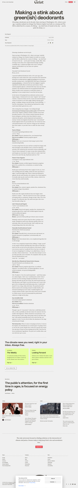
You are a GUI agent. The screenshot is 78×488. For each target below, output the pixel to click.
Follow (66, 1)
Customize (52, 481)
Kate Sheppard (8, 34)
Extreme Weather (5, 464)
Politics (13, 393)
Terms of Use (4, 484)
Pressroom (27, 465)
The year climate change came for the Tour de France (30, 412)
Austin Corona (65, 417)
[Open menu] (75, 2)
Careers (26, 462)
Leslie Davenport (8, 419)
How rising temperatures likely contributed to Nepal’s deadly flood (68, 405)
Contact (26, 460)
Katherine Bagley (28, 406)
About (26, 457)
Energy (3, 457)
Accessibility (50, 465)
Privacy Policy (9, 484)
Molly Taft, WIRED (66, 408)
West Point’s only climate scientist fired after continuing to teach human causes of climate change (50, 417)
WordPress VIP (11, 483)
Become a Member (51, 460)
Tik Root (26, 414)
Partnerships (27, 464)
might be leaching (32, 79)
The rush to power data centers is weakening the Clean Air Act (68, 423)
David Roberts (7, 393)
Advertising (50, 462)
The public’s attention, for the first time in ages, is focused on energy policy (26, 386)
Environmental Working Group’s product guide (24, 110)
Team (26, 459)
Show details (21, 485)
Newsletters (50, 457)
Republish (50, 464)
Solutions (4, 460)
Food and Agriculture (6, 465)
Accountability (5, 462)
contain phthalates (17, 83)
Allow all (53, 478)
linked (37, 83)
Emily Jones (65, 425)
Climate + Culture (50, 39)
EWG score (15, 139)
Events (49, 459)
